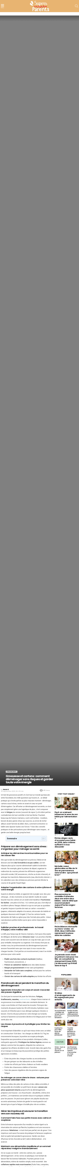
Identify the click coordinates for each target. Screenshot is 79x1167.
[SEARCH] (76, 6)
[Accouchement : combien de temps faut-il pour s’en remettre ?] (60, 1006)
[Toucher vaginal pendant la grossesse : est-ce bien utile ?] (72, 1023)
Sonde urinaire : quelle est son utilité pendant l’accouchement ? (73, 1014)
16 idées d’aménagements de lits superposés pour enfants (65, 996)
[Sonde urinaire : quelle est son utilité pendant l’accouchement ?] (72, 1006)
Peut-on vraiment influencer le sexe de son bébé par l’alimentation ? (66, 815)
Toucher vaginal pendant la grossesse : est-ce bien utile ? (71, 1032)
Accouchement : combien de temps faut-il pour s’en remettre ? (60, 1014)
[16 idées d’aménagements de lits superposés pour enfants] (66, 984)
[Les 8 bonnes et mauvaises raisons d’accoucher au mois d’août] (72, 1042)
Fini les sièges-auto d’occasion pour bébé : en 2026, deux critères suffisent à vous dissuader (65, 842)
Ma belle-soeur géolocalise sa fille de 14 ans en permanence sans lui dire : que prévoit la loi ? (66, 870)
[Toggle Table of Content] (42, 838)
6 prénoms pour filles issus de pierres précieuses (58, 1031)
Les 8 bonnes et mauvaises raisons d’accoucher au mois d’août (72, 1051)
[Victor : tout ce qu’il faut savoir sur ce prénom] (60, 1042)
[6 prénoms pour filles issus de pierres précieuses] (60, 1023)
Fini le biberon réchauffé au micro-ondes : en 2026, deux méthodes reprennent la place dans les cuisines (66, 931)
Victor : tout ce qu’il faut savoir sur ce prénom (60, 1049)
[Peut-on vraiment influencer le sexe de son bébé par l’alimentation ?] (66, 803)
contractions (24, 999)
